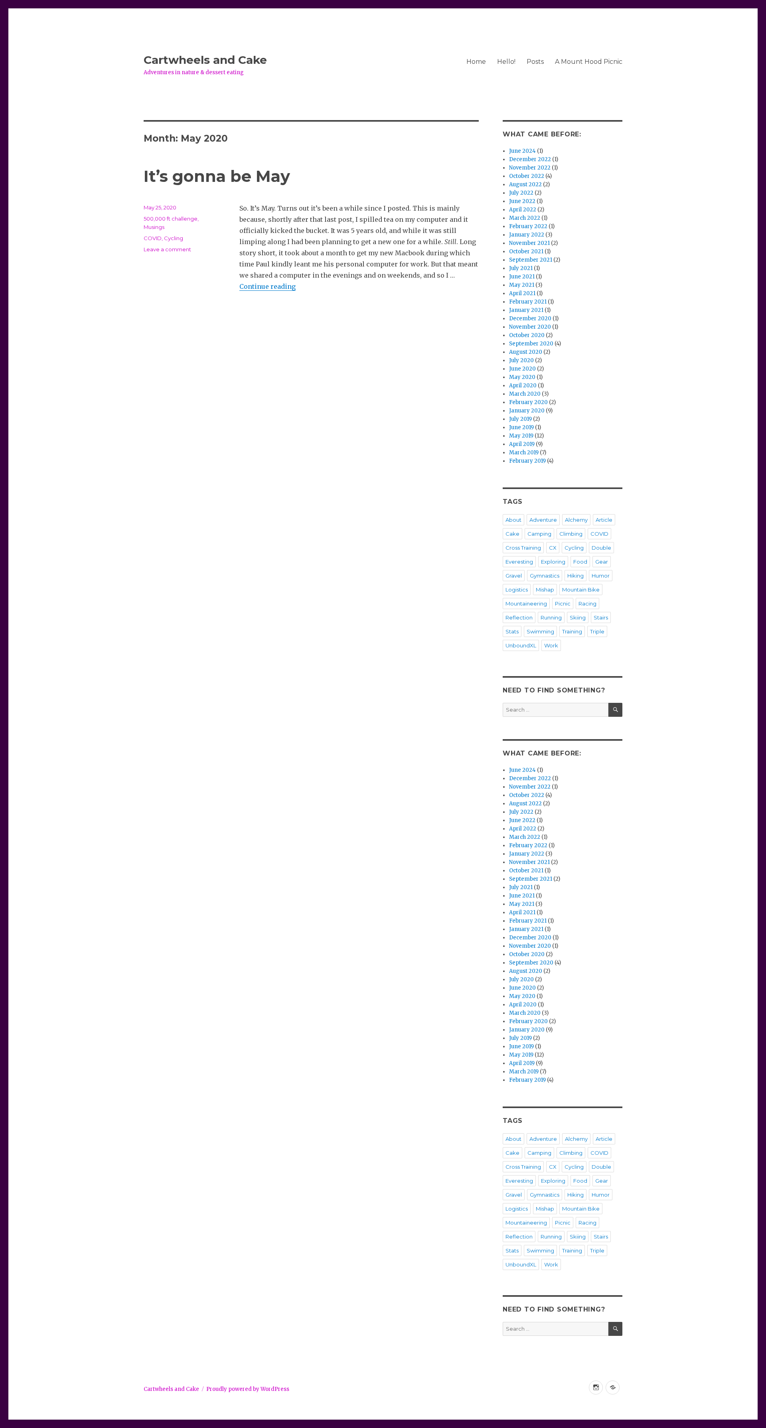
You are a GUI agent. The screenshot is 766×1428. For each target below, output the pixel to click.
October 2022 (526, 176)
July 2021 (521, 268)
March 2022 (524, 218)
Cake (512, 534)
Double (601, 547)
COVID (153, 238)
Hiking (575, 575)
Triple (597, 631)
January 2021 (526, 310)
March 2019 (524, 452)
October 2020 (527, 335)
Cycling (173, 238)
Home (476, 61)
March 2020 (525, 394)
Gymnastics (544, 575)
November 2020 (530, 326)
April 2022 (522, 209)
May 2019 (521, 435)
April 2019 (522, 444)
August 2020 (525, 352)
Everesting (519, 561)
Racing (587, 603)
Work (551, 645)
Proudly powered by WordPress (247, 1389)
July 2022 (521, 192)
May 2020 (522, 377)
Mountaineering (526, 603)
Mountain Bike (581, 589)
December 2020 (530, 318)
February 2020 (528, 402)
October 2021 (526, 251)
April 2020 (523, 385)
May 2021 (521, 285)
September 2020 (531, 343)
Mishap (545, 589)
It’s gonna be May (217, 176)
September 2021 (530, 259)
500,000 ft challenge (170, 218)
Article (604, 520)
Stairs (601, 617)
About (513, 520)
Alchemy (576, 520)
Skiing (578, 617)
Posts (535, 61)
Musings (154, 227)
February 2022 (528, 226)
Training (572, 631)
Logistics (516, 589)
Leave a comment (167, 249)
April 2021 (522, 293)
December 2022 (530, 159)
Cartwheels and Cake (205, 60)
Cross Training (523, 547)
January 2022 (526, 234)
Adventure (543, 520)
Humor (601, 575)
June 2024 (522, 151)
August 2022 (525, 184)
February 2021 (528, 301)
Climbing (570, 534)
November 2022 (530, 167)
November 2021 (529, 243)
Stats (512, 631)
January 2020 (527, 410)
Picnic (563, 603)
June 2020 (522, 368)
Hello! (506, 61)
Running (551, 617)
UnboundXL (520, 645)
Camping (539, 534)
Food (580, 561)
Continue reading (267, 286)
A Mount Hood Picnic (588, 61)
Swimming (540, 631)
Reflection (519, 617)
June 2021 (522, 276)
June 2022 (522, 201)
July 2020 (521, 360)
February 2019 (527, 461)
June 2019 (521, 427)
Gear (601, 561)
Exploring (553, 561)
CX (553, 547)
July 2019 (520, 419)
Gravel (513, 575)
